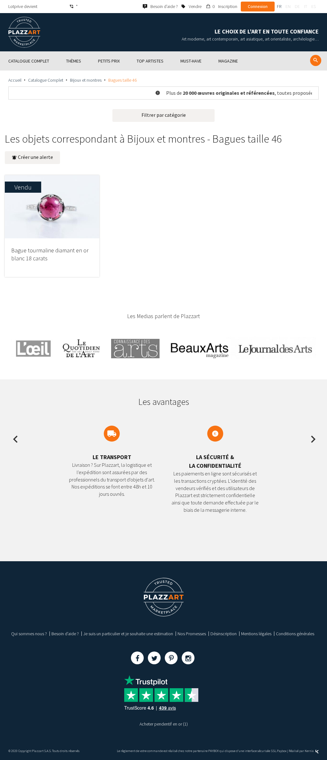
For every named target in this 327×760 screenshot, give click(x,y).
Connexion (258, 6)
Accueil (14, 80)
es (313, 6)
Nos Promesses (192, 634)
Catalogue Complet (45, 80)
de (297, 6)
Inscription (227, 6)
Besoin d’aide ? (65, 634)
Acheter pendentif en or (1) (164, 724)
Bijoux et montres (86, 80)
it (305, 6)
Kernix (309, 751)
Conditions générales (295, 634)
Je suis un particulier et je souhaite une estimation (128, 634)
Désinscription (223, 634)
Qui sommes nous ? (29, 634)
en (288, 6)
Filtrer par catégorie (163, 115)
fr (279, 6)
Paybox (281, 751)
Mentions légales (256, 634)
